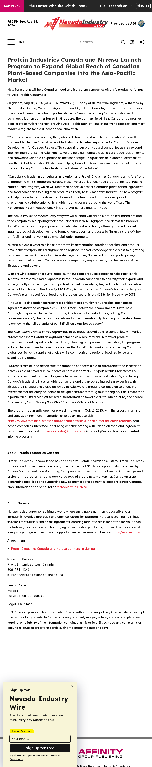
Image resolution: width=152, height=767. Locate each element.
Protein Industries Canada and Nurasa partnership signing (53, 548)
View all (143, 6)
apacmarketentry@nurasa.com (62, 431)
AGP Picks (12, 6)
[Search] (122, 42)
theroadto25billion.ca (72, 487)
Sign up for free (40, 748)
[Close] (72, 686)
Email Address (21, 731)
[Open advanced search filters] (131, 42)
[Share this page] (142, 42)
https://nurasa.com (126, 532)
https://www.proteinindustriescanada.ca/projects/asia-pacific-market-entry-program (69, 421)
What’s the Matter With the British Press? (51, 6)
